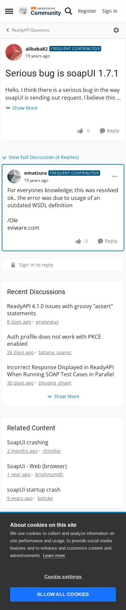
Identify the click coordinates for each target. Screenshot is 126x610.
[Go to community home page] (39, 11)
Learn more (54, 555)
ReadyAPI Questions (30, 30)
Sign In (110, 11)
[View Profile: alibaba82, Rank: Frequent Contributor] (13, 52)
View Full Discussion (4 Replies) (44, 157)
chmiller (52, 451)
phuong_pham (55, 383)
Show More (25, 108)
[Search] (69, 11)
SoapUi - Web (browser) (37, 466)
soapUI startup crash (33, 489)
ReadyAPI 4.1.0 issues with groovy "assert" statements (60, 310)
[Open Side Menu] (9, 11)
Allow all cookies (63, 594)
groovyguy (47, 322)
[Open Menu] (116, 30)
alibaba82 (37, 49)
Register (87, 11)
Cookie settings (63, 576)
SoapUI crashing (27, 442)
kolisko (45, 498)
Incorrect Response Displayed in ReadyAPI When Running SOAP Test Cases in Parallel (60, 371)
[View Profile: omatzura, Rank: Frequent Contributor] (14, 176)
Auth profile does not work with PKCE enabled (54, 340)
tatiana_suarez (55, 352)
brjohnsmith (49, 474)
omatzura (35, 173)
